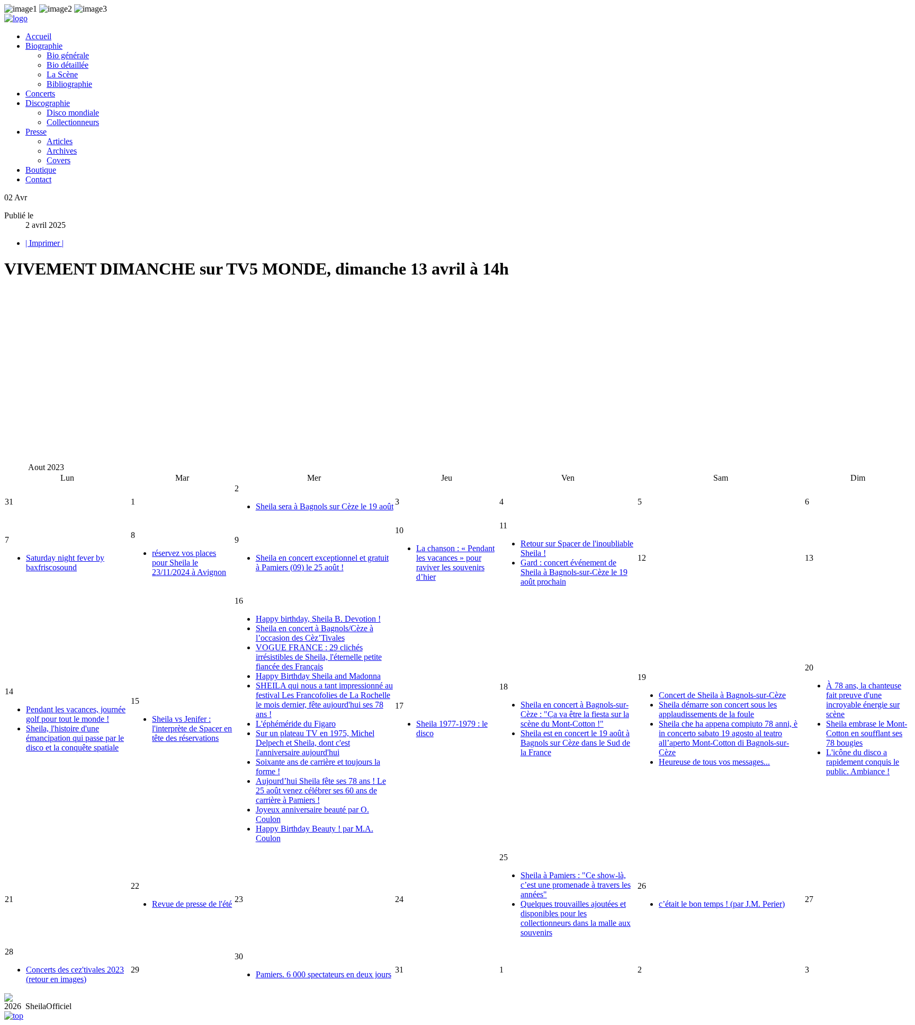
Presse (36, 131)
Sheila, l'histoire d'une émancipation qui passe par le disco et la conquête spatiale (75, 738)
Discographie (47, 103)
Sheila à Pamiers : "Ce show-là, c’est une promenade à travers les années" (576, 885)
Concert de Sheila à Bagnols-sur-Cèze (722, 695)
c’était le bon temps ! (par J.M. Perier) (722, 903)
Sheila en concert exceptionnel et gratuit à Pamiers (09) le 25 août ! (322, 562)
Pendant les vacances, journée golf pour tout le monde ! (75, 714)
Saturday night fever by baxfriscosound (65, 562)
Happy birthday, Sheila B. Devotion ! (318, 618)
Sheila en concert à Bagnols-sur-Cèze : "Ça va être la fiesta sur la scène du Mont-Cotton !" (575, 714)
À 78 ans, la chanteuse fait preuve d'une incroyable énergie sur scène (863, 700)
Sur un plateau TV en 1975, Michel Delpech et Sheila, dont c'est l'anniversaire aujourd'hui (315, 743)
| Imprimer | (44, 243)
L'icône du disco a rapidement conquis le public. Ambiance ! (862, 762)
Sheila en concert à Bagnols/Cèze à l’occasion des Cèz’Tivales (314, 633)
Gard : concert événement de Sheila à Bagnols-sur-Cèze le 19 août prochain (574, 572)
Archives (62, 150)
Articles (60, 141)
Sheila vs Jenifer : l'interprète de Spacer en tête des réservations (192, 728)
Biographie (43, 45)
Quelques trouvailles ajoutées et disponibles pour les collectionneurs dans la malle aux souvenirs (576, 918)
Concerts (40, 93)
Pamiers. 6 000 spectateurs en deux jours (323, 974)
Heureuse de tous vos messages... (714, 761)
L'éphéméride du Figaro (296, 723)
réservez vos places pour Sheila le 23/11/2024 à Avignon (189, 563)
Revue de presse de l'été (192, 903)
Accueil (38, 36)
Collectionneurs (73, 122)
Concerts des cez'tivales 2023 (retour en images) (75, 974)
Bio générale (68, 55)
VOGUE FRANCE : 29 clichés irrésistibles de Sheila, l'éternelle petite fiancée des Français (319, 657)
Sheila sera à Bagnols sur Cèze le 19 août (324, 506)
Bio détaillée (67, 64)
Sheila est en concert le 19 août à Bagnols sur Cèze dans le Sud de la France (575, 743)
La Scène (62, 74)
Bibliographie (69, 84)
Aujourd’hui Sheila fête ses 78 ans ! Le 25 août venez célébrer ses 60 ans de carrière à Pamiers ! (321, 790)
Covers (58, 160)
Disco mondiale (73, 112)
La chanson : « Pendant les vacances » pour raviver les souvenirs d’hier (455, 562)
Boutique (40, 169)
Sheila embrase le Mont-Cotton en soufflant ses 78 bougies (866, 733)
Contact (38, 179)
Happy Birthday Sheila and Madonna (318, 676)
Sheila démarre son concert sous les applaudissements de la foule (718, 709)
